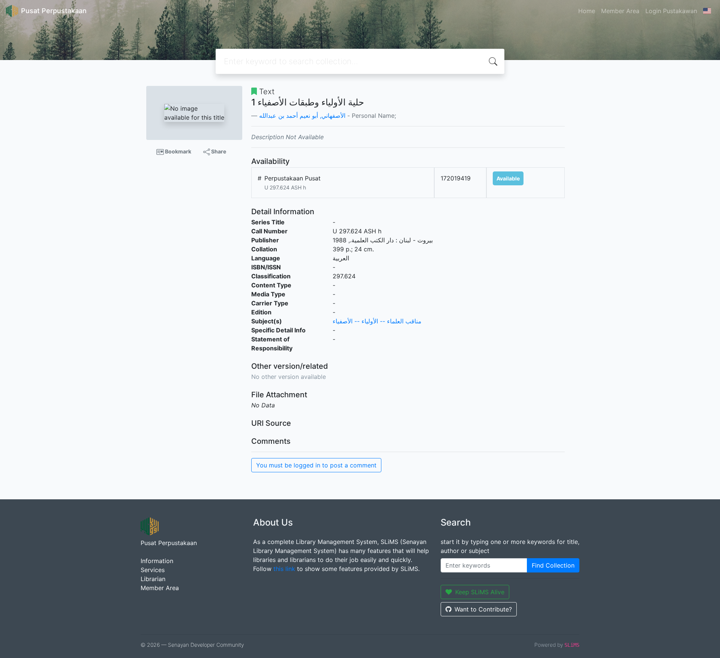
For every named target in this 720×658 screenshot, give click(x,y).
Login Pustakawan (671, 11)
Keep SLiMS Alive (479, 592)
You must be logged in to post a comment (316, 465)
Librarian (153, 579)
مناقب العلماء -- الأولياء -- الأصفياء (377, 321)
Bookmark (177, 151)
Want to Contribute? (483, 609)
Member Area (620, 11)
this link (284, 568)
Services (153, 570)
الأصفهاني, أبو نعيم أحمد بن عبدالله (302, 115)
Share (218, 151)
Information (157, 561)
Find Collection (553, 565)
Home (586, 11)
